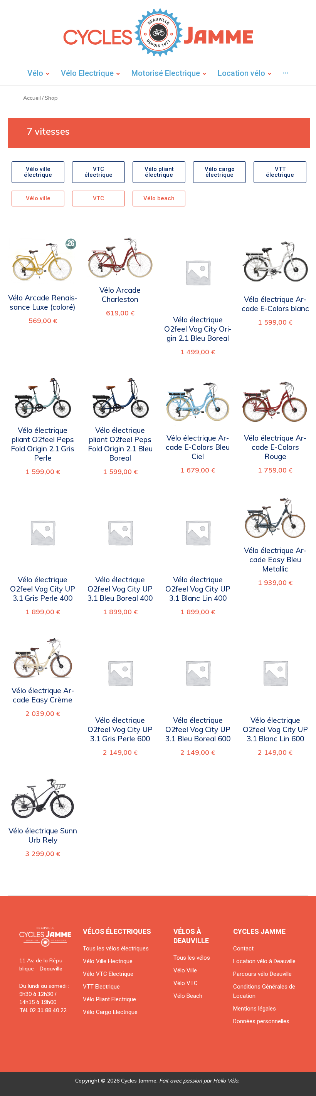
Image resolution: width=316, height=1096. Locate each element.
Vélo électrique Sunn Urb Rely (42, 835)
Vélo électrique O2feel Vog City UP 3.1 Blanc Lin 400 (197, 589)
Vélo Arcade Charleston (120, 294)
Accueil (32, 97)
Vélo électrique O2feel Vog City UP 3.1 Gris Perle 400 (42, 589)
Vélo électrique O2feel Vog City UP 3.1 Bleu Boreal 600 (197, 729)
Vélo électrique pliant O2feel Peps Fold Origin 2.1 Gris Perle (42, 444)
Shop (51, 97)
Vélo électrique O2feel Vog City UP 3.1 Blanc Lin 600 (275, 729)
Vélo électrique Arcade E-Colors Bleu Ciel (198, 447)
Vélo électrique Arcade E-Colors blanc (275, 304)
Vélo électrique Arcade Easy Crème (43, 695)
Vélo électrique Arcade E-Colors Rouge (275, 447)
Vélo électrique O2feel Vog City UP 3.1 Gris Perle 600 (120, 729)
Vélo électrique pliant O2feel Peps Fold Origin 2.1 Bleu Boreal (120, 444)
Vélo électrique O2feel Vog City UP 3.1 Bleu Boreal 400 (120, 589)
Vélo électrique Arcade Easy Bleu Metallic (275, 559)
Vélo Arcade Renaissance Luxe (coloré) (42, 302)
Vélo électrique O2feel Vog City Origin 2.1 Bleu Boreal (198, 329)
